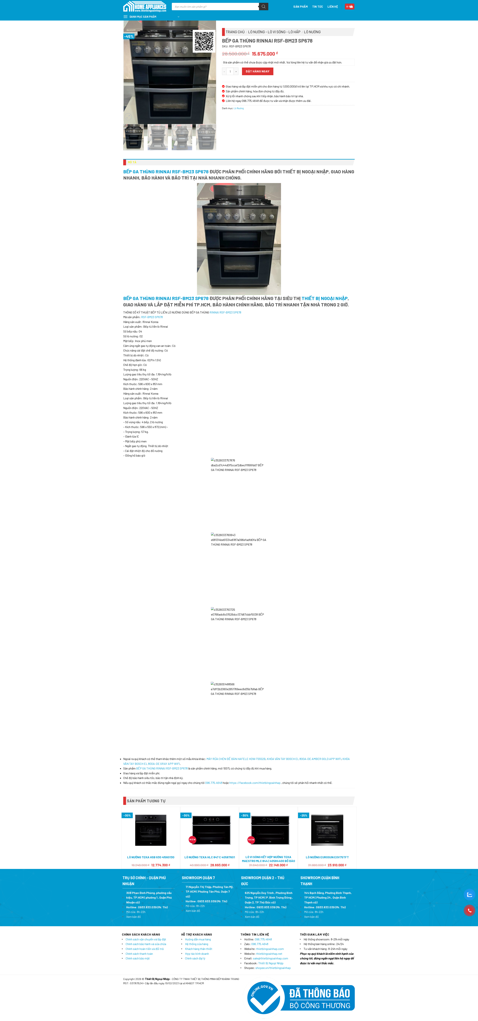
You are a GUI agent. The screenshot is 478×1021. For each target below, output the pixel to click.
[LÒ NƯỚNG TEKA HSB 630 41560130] (151, 830)
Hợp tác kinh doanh (197, 953)
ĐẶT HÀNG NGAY (257, 71)
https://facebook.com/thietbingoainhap (254, 782)
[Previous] (130, 74)
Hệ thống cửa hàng (196, 944)
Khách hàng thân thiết (198, 948)
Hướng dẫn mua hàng (198, 939)
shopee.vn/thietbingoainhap (273, 968)
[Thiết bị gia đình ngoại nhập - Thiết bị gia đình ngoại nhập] (144, 6)
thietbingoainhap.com (270, 948)
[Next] (209, 74)
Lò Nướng (312, 32)
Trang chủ (235, 32)
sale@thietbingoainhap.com (270, 958)
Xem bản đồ (133, 916)
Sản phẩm (300, 6)
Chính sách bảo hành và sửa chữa (146, 944)
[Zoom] (128, 116)
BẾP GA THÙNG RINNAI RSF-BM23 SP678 (166, 171)
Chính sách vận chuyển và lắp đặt (146, 939)
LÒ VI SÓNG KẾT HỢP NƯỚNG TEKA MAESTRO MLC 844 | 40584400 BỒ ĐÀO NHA (268, 861)
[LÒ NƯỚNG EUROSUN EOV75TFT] (327, 830)
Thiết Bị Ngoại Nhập (325, 298)
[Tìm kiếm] (263, 6)
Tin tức (317, 6)
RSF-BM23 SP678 (152, 317)
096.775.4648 (213, 782)
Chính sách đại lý (195, 958)
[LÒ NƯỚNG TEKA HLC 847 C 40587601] (209, 830)
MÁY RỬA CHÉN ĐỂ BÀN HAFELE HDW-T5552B (236, 759)
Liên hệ (333, 6)
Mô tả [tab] (132, 162)
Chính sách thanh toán (139, 953)
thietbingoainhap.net (269, 953)
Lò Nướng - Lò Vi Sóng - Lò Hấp (274, 32)
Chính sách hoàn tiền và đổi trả (145, 948)
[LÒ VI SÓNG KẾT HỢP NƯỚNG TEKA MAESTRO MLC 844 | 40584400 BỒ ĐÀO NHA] (268, 830)
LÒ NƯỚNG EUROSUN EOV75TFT (327, 857)
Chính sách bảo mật (138, 958)
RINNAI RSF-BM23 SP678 (225, 312)
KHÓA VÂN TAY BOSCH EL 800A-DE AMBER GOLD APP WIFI (304, 759)
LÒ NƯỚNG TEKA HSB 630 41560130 (150, 857)
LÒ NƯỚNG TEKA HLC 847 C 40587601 (209, 857)
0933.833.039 (147, 907)
